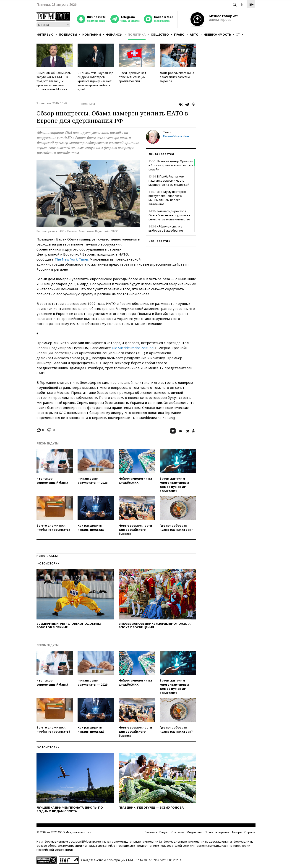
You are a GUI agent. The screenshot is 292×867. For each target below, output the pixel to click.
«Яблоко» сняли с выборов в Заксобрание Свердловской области (166, 230)
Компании (91, 34)
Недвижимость (217, 34)
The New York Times (72, 259)
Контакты (177, 832)
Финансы (114, 34)
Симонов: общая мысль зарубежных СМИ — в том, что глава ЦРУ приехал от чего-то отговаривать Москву (53, 81)
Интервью (45, 34)
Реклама (151, 832)
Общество (160, 34)
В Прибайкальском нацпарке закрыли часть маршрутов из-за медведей (169, 180)
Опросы (250, 832)
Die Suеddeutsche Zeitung (133, 347)
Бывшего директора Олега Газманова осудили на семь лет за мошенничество (169, 215)
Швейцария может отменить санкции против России (132, 77)
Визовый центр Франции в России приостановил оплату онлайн (171, 165)
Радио (164, 832)
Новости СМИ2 (46, 556)
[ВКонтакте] (180, 104)
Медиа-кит (194, 832)
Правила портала (217, 832)
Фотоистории (48, 563)
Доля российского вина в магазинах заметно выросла (177, 77)
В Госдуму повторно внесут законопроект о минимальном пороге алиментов (167, 198)
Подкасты (68, 34)
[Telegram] (187, 104)
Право (179, 34)
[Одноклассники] (193, 104)
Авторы (237, 832)
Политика (137, 34)
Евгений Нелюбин (176, 136)
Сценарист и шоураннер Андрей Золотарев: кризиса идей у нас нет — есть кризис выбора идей (95, 81)
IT (238, 34)
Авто (194, 34)
